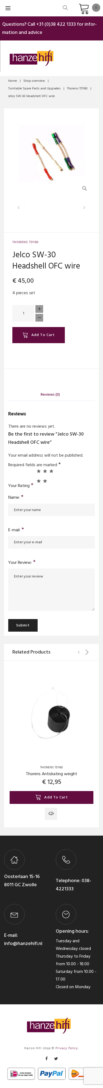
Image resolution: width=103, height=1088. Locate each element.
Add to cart (43, 335)
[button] (86, 190)
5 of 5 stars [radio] (45, 481)
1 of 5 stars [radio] (38, 471)
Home (12, 80)
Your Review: (22, 562)
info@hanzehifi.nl (23, 943)
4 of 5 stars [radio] (38, 481)
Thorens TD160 (77, 88)
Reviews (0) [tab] (50, 394)
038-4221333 (73, 885)
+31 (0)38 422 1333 (56, 24)
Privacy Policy (66, 1048)
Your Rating (21, 485)
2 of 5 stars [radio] (45, 471)
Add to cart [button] (56, 797)
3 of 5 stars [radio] (51, 471)
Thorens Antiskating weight (51, 773)
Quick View (51, 814)
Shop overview (34, 80)
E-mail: (16, 529)
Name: (16, 497)
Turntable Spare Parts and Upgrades (34, 88)
